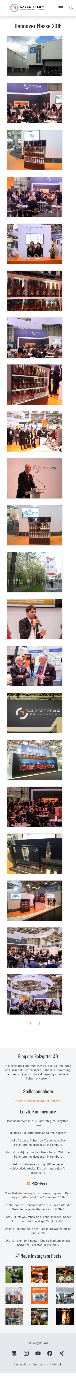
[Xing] (61, 1354)
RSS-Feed (40, 1183)
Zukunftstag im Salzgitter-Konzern (44, 1132)
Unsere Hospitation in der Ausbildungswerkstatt (36, 1228)
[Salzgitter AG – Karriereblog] (27, 7)
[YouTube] (38, 1354)
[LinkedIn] (14, 1354)
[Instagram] (26, 1354)
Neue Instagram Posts (40, 1255)
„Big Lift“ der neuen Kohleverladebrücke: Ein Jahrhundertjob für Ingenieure (38, 1168)
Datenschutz (22, 1364)
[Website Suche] (71, 7)
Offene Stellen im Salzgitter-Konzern (38, 1100)
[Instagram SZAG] (14, 1274)
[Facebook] (49, 1354)
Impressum (40, 1364)
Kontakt (57, 1364)
